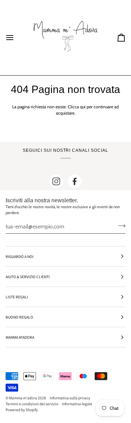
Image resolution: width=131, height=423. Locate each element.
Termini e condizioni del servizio (32, 403)
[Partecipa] (119, 225)
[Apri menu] (16, 37)
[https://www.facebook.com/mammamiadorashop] (74, 181)
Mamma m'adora (23, 397)
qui (83, 106)
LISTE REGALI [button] (17, 296)
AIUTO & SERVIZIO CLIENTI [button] (28, 276)
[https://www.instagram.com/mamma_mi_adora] (56, 181)
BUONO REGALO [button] (19, 317)
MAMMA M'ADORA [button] (20, 337)
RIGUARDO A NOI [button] (20, 256)
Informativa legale (77, 403)
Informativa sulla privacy (70, 397)
